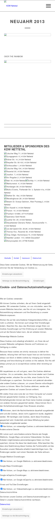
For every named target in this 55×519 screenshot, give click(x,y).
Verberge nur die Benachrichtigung (15, 280)
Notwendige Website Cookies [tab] (12, 336)
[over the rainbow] (27, 42)
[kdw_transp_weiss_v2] (22, 5)
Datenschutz (5, 504)
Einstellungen (39, 280)
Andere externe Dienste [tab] (9, 429)
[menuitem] (47, 5)
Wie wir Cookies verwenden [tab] (11, 298)
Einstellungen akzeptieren (12, 274)
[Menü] (47, 5)
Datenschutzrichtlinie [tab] (8, 492)
